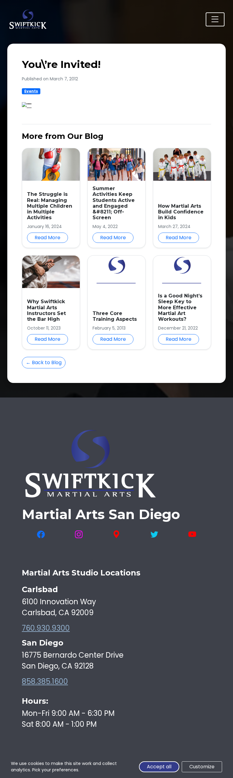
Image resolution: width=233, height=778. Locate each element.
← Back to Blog (44, 362)
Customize (201, 766)
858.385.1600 (45, 681)
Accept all (159, 766)
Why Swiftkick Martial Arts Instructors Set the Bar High (46, 310)
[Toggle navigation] (215, 19)
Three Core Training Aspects (115, 316)
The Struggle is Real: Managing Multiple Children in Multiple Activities (49, 205)
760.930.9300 (46, 628)
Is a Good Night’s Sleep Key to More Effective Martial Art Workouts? (180, 307)
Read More (47, 237)
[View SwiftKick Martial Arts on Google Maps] (116, 534)
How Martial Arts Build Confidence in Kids (181, 211)
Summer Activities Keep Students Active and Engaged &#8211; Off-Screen (114, 203)
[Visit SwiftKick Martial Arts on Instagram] (79, 534)
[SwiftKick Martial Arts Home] (27, 19)
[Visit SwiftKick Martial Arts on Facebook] (41, 534)
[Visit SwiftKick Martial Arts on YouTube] (192, 534)
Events (31, 91)
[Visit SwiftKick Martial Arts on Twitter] (154, 534)
